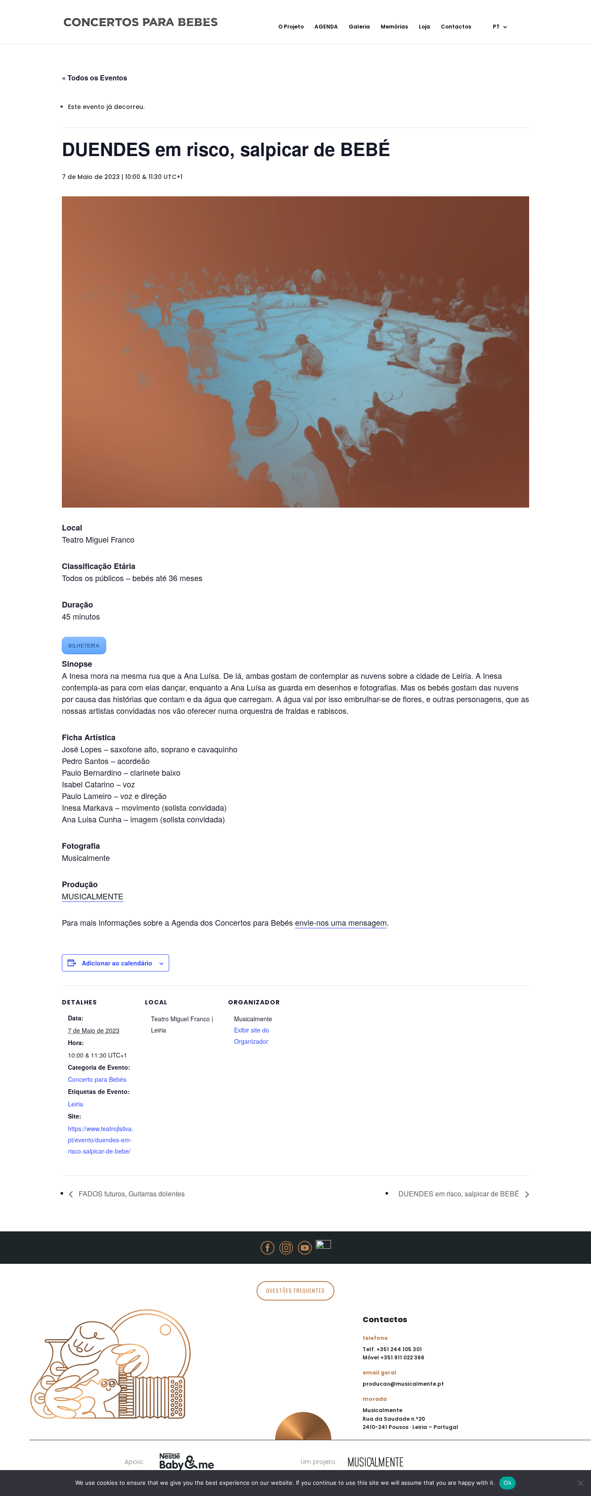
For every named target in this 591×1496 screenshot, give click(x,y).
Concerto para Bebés (97, 1079)
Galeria (359, 27)
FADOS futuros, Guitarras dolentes (131, 1194)
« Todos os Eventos (94, 78)
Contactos (456, 27)
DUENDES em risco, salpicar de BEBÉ (459, 1194)
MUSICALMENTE (92, 895)
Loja (424, 27)
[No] (580, 1483)
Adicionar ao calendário (117, 963)
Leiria (75, 1104)
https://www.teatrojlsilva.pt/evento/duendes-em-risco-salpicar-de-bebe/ (100, 1139)
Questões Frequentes (295, 1290)
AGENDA (326, 27)
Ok (507, 1482)
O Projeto (291, 27)
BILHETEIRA (84, 645)
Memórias (394, 27)
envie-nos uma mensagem (341, 922)
